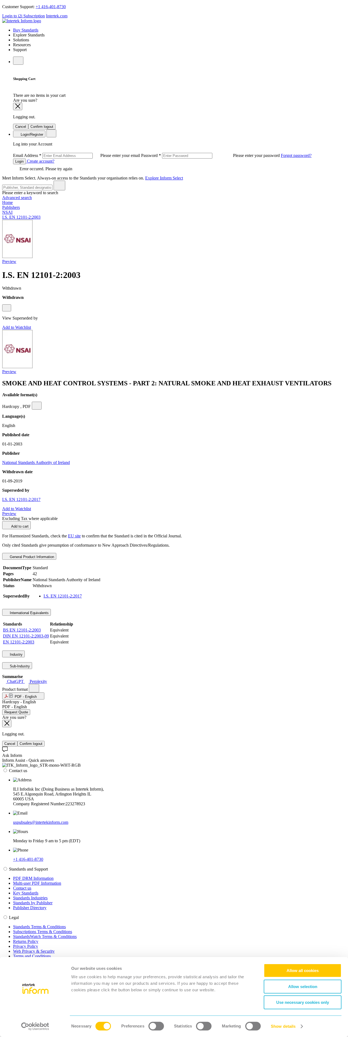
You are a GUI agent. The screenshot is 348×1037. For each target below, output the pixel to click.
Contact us (22, 888)
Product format (15, 689)
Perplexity (38, 681)
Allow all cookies (303, 970)
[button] (23, 695)
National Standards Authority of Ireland (36, 462)
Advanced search (17, 197)
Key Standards (25, 893)
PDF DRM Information (33, 878)
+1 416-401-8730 (51, 6)
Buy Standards (25, 30)
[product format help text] (34, 688)
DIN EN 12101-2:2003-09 (26, 636)
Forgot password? (296, 155)
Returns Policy (25, 941)
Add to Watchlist (16, 327)
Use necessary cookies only (302, 1002)
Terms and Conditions (32, 956)
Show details (283, 1026)
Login (19, 161)
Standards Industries (30, 898)
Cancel (20, 127)
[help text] (6, 307)
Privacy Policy (25, 946)
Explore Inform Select (164, 178)
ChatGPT (15, 681)
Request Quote (16, 712)
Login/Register (31, 134)
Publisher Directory (29, 907)
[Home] (21, 20)
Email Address (77, 155)
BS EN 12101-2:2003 (22, 630)
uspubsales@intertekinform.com (40, 822)
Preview (9, 261)
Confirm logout (41, 127)
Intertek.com (56, 16)
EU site (74, 536)
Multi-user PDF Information (37, 883)
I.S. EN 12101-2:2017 (21, 499)
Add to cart (19, 526)
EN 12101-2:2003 (18, 642)
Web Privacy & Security (34, 951)
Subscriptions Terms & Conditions (42, 931)
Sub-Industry (19, 666)
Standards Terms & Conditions (39, 926)
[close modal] (17, 106)
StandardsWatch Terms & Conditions (45, 936)
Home (7, 202)
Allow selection (302, 986)
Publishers (11, 207)
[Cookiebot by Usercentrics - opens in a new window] (35, 1026)
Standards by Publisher (32, 902)
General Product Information (31, 557)
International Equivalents (29, 613)
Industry (16, 654)
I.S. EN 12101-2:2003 (21, 217)
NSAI (7, 212)
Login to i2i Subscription (23, 16)
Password (211, 155)
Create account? (40, 161)
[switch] (156, 1026)
